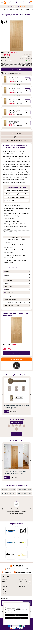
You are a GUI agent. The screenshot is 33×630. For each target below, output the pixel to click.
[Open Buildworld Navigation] (2, 2)
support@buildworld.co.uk (23, 572)
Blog (3, 589)
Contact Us (5, 591)
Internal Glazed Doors (8, 493)
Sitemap (4, 586)
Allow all (16, 615)
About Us (4, 579)
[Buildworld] (5, 2)
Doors (10, 9)
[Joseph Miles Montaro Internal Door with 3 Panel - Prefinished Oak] (16, 456)
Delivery (18, 133)
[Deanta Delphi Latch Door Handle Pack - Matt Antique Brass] (16, 390)
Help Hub (22, 586)
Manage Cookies (16, 618)
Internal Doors (18, 9)
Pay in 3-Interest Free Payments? (13, 73)
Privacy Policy (23, 579)
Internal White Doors (8, 490)
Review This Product (26, 58)
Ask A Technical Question (18, 140)
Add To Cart (16, 353)
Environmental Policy (25, 584)
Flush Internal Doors (24, 493)
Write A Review (16, 434)
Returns (17, 137)
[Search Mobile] (10, 2)
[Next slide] (30, 394)
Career (4, 594)
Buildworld (3, 9)
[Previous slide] (2, 394)
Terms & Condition (25, 581)
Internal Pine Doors (25, 490)
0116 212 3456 (7, 572)
